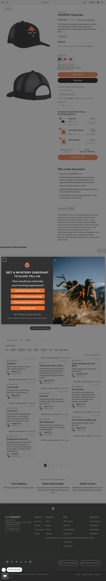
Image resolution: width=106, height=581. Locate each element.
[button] (27, 291)
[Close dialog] (4, 260)
